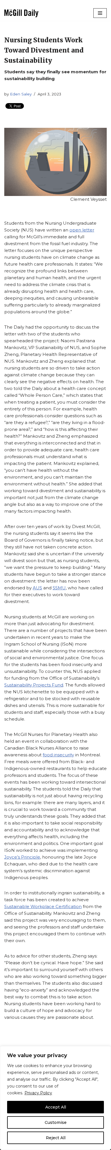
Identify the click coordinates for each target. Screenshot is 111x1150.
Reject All (55, 1137)
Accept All (55, 1107)
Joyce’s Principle (22, 857)
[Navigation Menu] (100, 13)
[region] (55, 1098)
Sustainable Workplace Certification (43, 906)
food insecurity (58, 754)
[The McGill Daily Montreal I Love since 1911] (21, 13)
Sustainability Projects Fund (33, 685)
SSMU (59, 587)
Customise (56, 1122)
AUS (37, 587)
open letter (81, 230)
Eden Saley (21, 94)
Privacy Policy (38, 1092)
